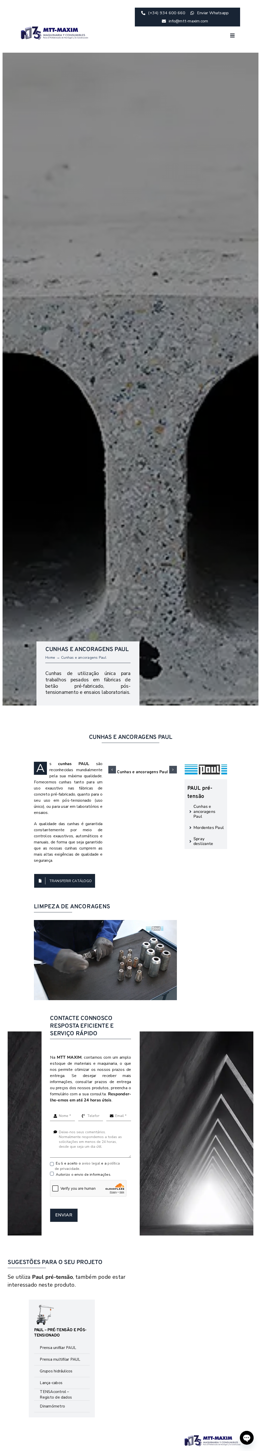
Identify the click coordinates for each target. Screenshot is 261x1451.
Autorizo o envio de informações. (83, 1174)
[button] (112, 769)
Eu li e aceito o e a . (87, 1166)
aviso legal (91, 1163)
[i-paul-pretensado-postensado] (213, 1437)
